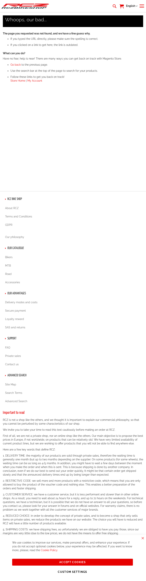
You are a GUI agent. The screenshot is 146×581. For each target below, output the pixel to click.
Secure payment (15, 310)
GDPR (8, 224)
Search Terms (13, 392)
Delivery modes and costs (21, 302)
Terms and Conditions (18, 216)
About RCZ (12, 208)
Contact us (12, 364)
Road (8, 273)
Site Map (10, 384)
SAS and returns (15, 327)
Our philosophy (14, 237)
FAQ (7, 347)
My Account (34, 80)
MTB (8, 265)
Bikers (9, 257)
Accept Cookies (72, 562)
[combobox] (114, 6)
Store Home (17, 80)
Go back (15, 64)
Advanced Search (16, 401)
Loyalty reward (14, 319)
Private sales (13, 355)
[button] (132, 6)
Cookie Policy (49, 550)
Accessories (12, 282)
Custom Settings (72, 571)
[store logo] (25, 6)
